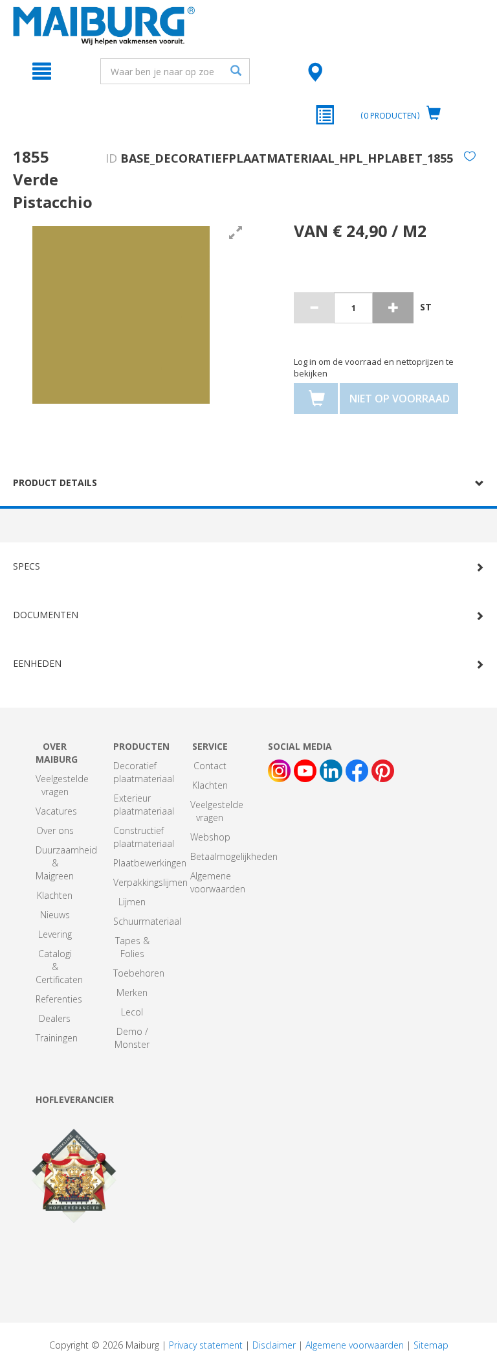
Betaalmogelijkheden (234, 856)
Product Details (55, 482)
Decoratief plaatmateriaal (143, 772)
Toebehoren (138, 973)
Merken (132, 992)
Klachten (54, 895)
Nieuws (55, 915)
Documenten (45, 615)
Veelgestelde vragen (62, 785)
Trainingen (57, 1038)
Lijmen (132, 902)
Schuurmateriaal (147, 921)
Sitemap (431, 1345)
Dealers (55, 1018)
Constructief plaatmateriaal (143, 837)
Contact (209, 765)
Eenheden (37, 663)
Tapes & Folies (132, 947)
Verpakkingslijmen (150, 882)
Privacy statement (206, 1345)
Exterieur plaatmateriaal (143, 804)
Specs (26, 566)
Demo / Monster (132, 1037)
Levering (55, 934)
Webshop (210, 837)
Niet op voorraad (399, 398)
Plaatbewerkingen (149, 863)
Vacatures (56, 811)
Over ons (55, 830)
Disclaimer (274, 1345)
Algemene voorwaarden (217, 882)
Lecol (132, 1012)
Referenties (59, 999)
